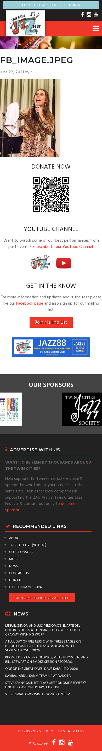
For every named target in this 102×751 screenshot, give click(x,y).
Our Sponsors (21, 552)
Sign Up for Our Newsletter (42, 598)
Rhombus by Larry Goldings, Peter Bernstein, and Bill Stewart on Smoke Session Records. (46, 660)
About (14, 538)
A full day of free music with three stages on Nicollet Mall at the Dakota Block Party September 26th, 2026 (43, 646)
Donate (15, 580)
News (13, 566)
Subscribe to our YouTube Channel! (63, 246)
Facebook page (29, 303)
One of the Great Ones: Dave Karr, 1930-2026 (41, 669)
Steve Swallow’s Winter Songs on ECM (37, 694)
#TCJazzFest (39, 744)
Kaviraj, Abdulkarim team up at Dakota (38, 676)
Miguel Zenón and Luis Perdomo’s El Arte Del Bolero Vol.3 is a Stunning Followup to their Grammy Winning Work (43, 630)
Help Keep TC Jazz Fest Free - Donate (51, 5)
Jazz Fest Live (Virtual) (27, 545)
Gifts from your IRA (25, 587)
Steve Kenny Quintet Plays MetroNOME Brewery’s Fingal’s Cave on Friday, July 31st (46, 685)
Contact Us (19, 573)
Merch (14, 559)
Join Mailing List (51, 322)
